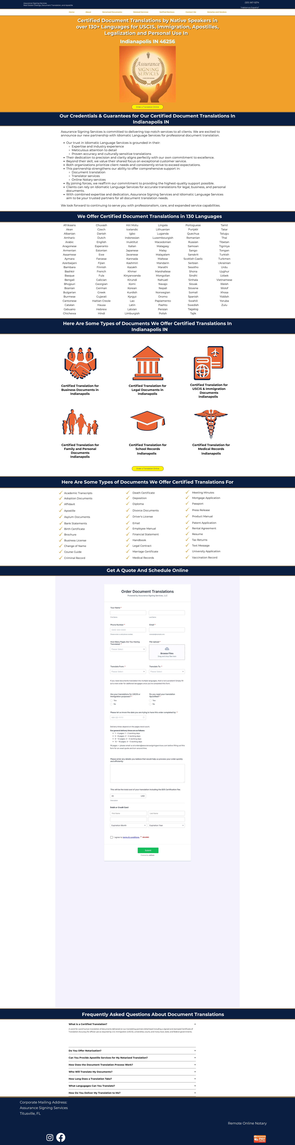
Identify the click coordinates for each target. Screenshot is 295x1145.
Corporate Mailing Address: (43, 1102)
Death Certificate (144, 492)
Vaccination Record (204, 557)
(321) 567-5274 (252, 2)
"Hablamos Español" (249, 7)
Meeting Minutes (203, 492)
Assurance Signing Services (35, 3)
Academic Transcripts (78, 493)
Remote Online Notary (247, 1123)
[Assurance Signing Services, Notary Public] (49, 1137)
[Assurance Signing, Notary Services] (60, 1137)
